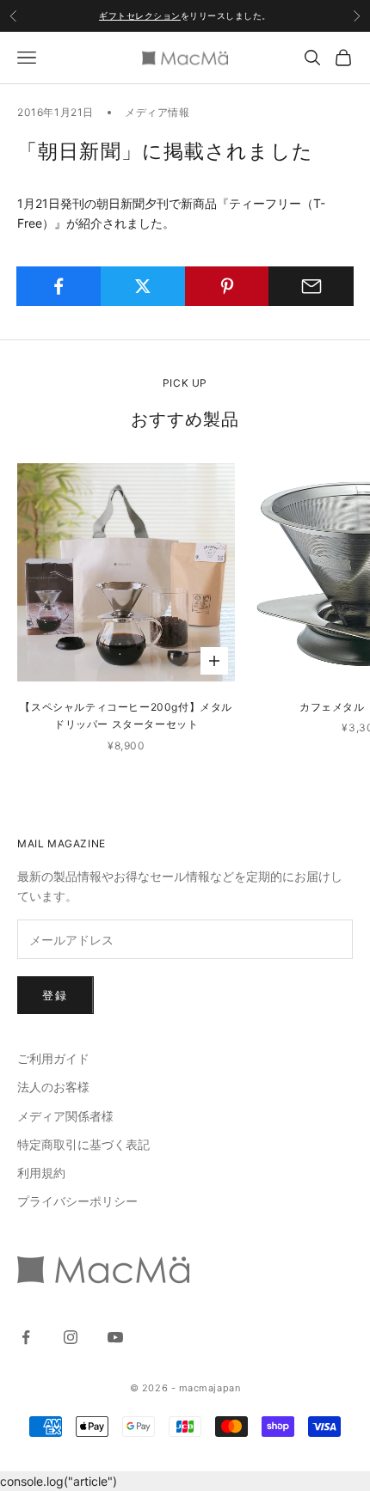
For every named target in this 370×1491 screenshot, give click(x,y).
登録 (55, 995)
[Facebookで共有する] (59, 286)
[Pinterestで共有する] (227, 286)
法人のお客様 (53, 1086)
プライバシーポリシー (77, 1201)
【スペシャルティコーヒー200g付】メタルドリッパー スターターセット (126, 715)
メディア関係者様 (65, 1116)
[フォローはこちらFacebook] (25, 1337)
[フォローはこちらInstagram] (70, 1337)
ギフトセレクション (140, 15)
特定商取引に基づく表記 (83, 1144)
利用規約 (41, 1172)
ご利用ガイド (53, 1058)
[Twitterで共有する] (143, 286)
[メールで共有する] (311, 286)
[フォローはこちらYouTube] (115, 1337)
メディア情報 (157, 112)
